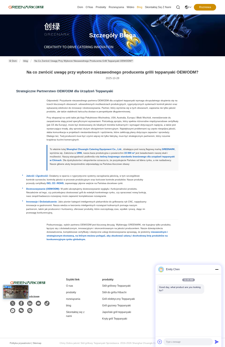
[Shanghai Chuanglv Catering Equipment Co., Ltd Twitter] (13, 303)
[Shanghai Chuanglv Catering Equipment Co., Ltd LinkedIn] (30, 303)
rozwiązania (116, 7)
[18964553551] (30, 311)
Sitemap (37, 343)
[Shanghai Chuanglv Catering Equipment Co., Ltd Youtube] (38, 303)
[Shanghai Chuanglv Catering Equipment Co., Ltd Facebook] (21, 303)
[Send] (216, 341)
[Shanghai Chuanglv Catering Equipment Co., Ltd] (26, 7)
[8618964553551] (13, 311)
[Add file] (159, 341)
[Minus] (217, 269)
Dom (80, 7)
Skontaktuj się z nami (158, 7)
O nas (89, 7)
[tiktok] (47, 303)
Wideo (130, 7)
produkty (101, 7)
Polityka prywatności (20, 343)
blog (139, 7)
